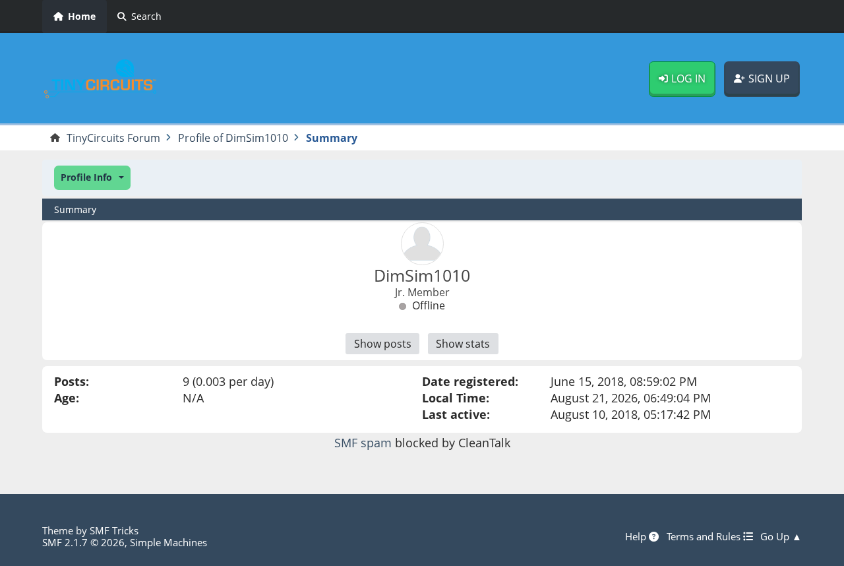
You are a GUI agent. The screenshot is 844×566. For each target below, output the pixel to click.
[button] (92, 178)
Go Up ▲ (781, 536)
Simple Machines (168, 542)
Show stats (463, 343)
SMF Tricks (114, 530)
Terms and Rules (705, 536)
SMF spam (363, 443)
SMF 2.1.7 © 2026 (83, 542)
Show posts (382, 343)
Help (637, 536)
